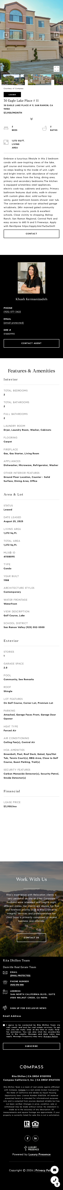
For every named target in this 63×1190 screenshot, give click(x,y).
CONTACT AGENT (31, 343)
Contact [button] (31, 233)
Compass (21, 1090)
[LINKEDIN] (35, 1138)
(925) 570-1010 (17, 985)
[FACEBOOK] (27, 1138)
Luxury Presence (40, 1154)
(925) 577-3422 (12, 311)
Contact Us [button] (31, 937)
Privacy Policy (51, 1036)
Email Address (12, 1016)
